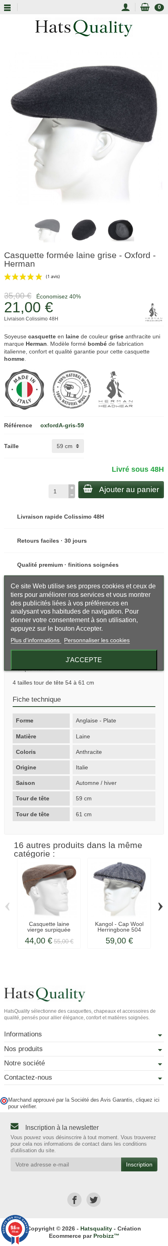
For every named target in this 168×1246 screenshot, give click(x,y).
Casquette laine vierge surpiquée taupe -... (49, 930)
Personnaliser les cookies (97, 639)
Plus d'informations (36, 639)
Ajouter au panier (129, 489)
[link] (74, 1200)
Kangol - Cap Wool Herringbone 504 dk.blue (119, 930)
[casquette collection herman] (115, 389)
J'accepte (84, 659)
